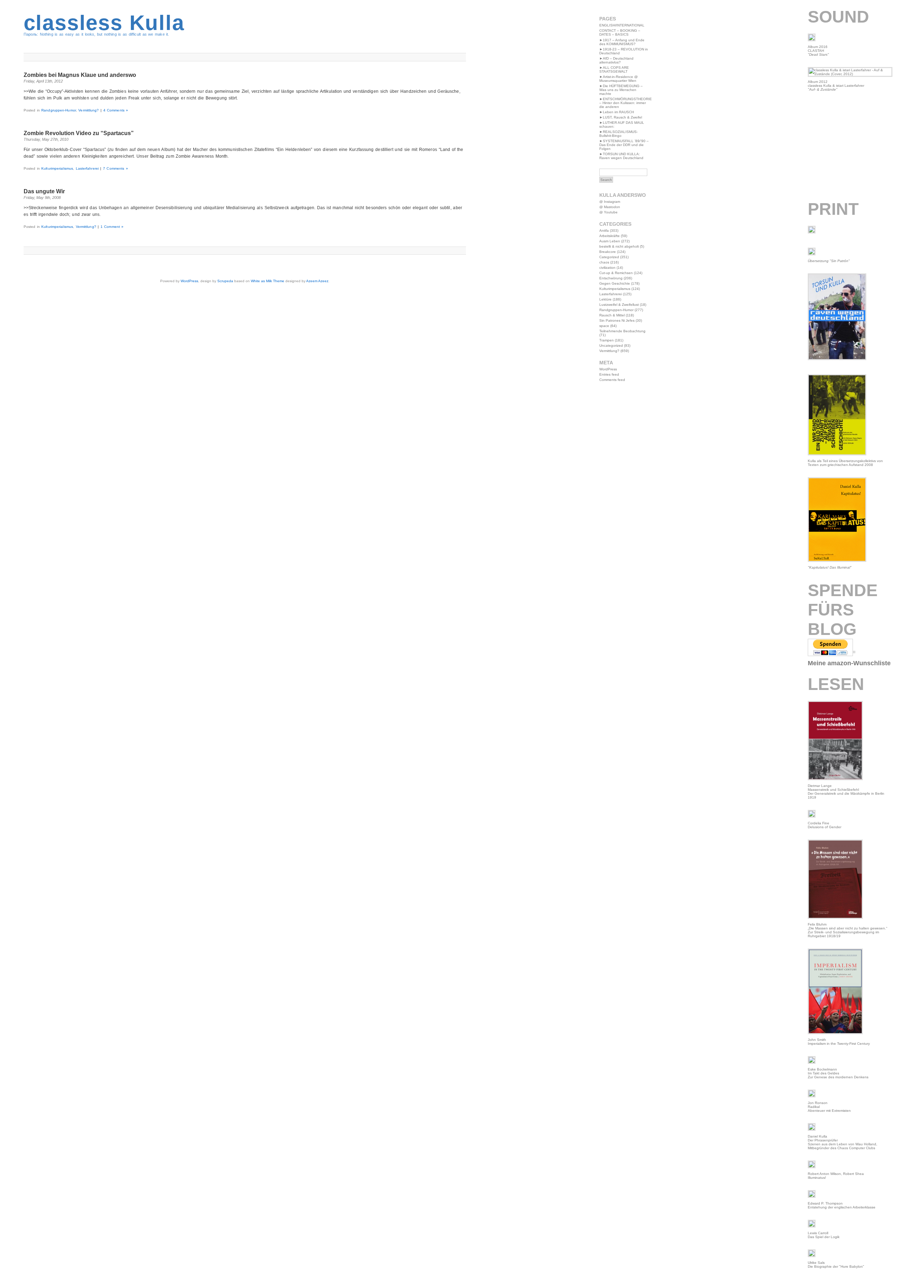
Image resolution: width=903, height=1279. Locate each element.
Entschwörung (611, 278)
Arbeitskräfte (609, 236)
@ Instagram (609, 202)
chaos (604, 262)
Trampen (606, 340)
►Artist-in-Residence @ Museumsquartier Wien (618, 79)
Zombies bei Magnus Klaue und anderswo (80, 75)
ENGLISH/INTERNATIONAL (621, 25)
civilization (607, 267)
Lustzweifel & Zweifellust (619, 305)
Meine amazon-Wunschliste (849, 663)
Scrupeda (225, 281)
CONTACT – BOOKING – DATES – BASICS (619, 32)
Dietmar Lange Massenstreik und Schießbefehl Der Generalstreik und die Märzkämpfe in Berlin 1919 (846, 791)
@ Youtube (608, 212)
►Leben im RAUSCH (616, 112)
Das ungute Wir (44, 191)
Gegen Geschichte (614, 283)
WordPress (189, 281)
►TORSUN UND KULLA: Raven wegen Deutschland (621, 156)
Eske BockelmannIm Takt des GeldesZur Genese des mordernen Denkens (838, 1073)
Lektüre (605, 299)
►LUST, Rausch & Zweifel (620, 117)
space (604, 326)
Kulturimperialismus (57, 168)
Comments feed (612, 380)
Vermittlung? (88, 110)
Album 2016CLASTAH (818, 50)
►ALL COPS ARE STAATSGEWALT (614, 69)
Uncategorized (611, 345)
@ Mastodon (609, 207)
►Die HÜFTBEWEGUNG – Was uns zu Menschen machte (621, 90)
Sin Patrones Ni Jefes (617, 320)
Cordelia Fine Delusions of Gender (824, 825)
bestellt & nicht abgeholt (619, 246)
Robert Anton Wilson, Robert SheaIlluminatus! (836, 1176)
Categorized (609, 257)
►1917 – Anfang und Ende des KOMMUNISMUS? (621, 42)
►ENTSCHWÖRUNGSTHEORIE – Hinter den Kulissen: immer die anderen (625, 103)
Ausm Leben (609, 241)
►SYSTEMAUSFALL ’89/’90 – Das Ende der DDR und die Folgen (624, 145)
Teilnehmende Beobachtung (622, 331)
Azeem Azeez (317, 281)
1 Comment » (112, 227)
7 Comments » (115, 168)
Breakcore (607, 252)
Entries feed (609, 374)
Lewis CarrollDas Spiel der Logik (824, 1235)
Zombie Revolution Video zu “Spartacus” (79, 133)
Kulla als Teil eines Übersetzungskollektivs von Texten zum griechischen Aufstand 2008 (845, 463)
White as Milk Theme (267, 281)
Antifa (604, 230)
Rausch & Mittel (612, 315)
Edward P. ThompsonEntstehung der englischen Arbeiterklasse (841, 1205)
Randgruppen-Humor (58, 110)
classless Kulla (104, 23)
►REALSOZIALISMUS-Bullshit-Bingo (618, 134)
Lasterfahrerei (87, 168)
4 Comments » (115, 110)
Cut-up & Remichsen (616, 273)
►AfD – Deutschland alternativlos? (616, 60)
